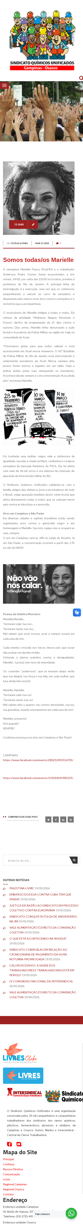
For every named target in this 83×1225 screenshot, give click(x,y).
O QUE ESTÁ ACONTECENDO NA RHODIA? (38, 938)
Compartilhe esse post (23, 817)
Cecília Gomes (19, 243)
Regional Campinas (15, 1184)
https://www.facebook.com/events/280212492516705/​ (38, 760)
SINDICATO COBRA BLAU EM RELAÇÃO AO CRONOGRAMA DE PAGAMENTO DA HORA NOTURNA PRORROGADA (38, 954)
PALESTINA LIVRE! (21, 888)
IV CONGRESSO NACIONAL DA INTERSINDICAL (41, 981)
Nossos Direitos (13, 1169)
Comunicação (11, 1174)
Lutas (6, 1179)
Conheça (8, 1164)
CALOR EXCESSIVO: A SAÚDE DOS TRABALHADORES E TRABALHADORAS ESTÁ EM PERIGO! (41, 970)
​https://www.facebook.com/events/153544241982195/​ (38, 778)
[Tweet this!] (48, 819)
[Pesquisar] (75, 860)
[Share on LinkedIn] (63, 819)
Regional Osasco (13, 1189)
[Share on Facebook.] (56, 819)
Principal (8, 1159)
